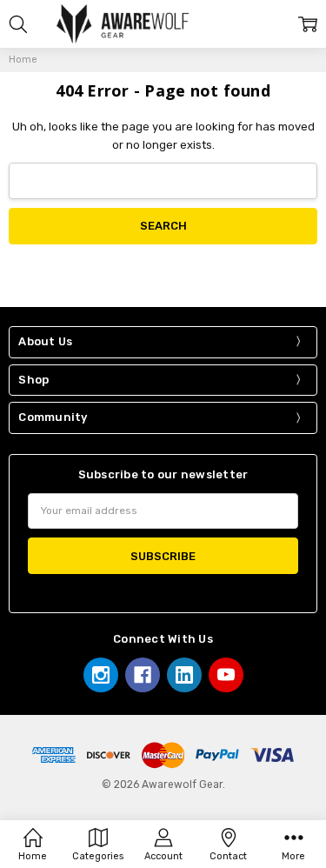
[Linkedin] (184, 675)
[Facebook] (142, 675)
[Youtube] (226, 675)
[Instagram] (100, 675)
